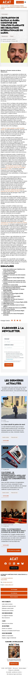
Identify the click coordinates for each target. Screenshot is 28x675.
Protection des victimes (7, 610)
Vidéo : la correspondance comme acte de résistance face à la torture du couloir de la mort (13, 530)
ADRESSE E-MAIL (8, 344)
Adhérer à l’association (7, 635)
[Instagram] (10, 563)
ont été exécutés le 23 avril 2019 (13, 166)
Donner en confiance (7, 628)
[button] (12, 320)
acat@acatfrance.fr (8, 584)
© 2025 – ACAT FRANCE (6, 668)
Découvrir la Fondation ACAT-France (11, 630)
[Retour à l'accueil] (14, 559)
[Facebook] (5, 563)
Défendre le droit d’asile (7, 608)
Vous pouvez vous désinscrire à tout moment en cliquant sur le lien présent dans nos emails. (12, 361)
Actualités (7, 5)
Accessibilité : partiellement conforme (13, 672)
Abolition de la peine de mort (9, 606)
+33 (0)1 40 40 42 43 (7, 582)
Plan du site (15, 668)
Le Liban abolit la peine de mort (13, 424)
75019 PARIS (4, 579)
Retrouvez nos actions (7, 623)
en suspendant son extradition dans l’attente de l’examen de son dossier (14, 223)
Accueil (2, 5)
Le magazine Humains (7, 615)
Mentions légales (22, 668)
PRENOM (6, 339)
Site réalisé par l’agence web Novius (14, 674)
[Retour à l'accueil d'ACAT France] (7, 2)
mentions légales (10, 359)
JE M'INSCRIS (8, 364)
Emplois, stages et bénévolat (9, 637)
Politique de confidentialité (13, 670)
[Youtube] (18, 563)
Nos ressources (6, 617)
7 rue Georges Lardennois (7, 578)
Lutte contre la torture (7, 604)
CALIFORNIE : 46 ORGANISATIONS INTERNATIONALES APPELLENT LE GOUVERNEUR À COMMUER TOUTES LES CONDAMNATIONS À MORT (13, 476)
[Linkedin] (14, 563)
